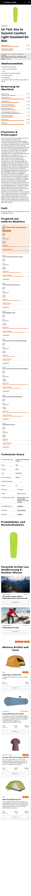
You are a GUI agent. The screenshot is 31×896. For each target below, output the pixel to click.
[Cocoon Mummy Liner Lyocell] (15, 701)
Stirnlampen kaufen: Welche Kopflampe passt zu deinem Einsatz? (15, 597)
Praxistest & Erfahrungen (9, 69)
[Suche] (25, 2)
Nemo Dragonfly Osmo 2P (11, 799)
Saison (27, 682)
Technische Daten (7, 75)
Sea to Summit (21, 510)
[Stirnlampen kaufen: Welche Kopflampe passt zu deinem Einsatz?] (15, 584)
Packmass (4, 119)
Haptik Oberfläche (7, 108)
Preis (3, 682)
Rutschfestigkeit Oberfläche (9, 112)
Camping (19, 514)
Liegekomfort (5, 45)
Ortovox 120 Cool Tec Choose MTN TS (15, 757)
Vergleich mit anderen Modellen (11, 73)
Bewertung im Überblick (9, 67)
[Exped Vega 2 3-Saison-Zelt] (15, 662)
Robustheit (5, 94)
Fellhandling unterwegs (10, 627)
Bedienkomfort (6, 97)
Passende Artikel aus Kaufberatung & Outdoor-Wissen (15, 80)
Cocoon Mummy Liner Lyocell (12, 714)
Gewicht (4, 123)
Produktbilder (6, 77)
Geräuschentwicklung (8, 105)
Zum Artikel (15, 602)
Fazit (3, 71)
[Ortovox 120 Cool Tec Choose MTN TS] (15, 744)
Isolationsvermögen (7, 49)
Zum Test (5, 279)
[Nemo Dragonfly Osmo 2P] (15, 786)
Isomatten (20, 506)
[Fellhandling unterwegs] (15, 615)
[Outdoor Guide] (8, 2)
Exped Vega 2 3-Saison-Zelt (11, 675)
